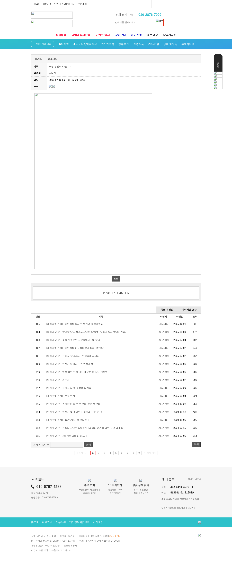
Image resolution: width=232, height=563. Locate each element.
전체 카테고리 (44, 43)
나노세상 (163, 323)
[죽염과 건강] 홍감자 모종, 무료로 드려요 (68, 387)
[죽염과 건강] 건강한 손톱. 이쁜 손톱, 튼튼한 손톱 (73, 403)
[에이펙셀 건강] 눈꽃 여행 (60, 395)
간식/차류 (153, 44)
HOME (38, 58)
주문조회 (82, 4)
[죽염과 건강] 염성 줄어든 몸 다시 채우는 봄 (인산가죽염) (77, 371)
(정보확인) (114, 536)
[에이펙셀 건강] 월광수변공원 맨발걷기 (67, 419)
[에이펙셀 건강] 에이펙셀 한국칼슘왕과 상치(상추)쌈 (74, 347)
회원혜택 (61, 34)
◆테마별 (64, 44)
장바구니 (120, 34)
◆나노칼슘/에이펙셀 (85, 44)
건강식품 (139, 44)
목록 (115, 278)
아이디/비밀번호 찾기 (64, 4)
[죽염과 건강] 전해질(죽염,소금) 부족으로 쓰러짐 (72, 355)
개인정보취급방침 (79, 522)
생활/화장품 (170, 44)
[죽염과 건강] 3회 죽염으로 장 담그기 (66, 435)
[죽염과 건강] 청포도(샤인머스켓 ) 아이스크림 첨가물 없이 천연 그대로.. (85, 427)
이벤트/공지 (103, 34)
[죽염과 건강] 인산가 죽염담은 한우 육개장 (69, 363)
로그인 (37, 4)
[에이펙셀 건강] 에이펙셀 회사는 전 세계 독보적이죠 (74, 323)
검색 (88, 444)
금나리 (52, 73)
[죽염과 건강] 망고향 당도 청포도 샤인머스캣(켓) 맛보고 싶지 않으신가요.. (86, 331)
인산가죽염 (107, 44)
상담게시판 (169, 34)
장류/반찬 (123, 44)
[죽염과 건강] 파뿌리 (57, 379)
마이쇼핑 (136, 34)
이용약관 (61, 522)
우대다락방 (187, 44)
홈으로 (35, 522)
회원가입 (47, 4)
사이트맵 (98, 522)
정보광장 (152, 34)
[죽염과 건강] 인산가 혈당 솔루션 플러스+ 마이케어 (74, 411)
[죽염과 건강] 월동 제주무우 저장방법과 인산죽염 (73, 339)
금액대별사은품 (81, 34)
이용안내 (47, 522)
